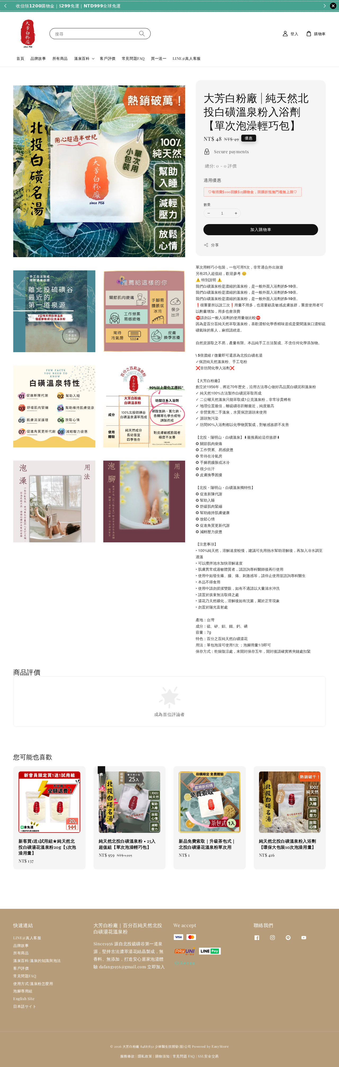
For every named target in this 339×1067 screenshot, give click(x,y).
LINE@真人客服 (186, 58)
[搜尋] (141, 33)
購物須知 (162, 1056)
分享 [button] (215, 244)
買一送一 (158, 58)
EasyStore (220, 1046)
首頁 (20, 58)
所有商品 (60, 58)
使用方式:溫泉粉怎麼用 (33, 983)
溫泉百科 (82, 58)
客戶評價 (107, 58)
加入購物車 (260, 229)
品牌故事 (38, 58)
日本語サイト (25, 1006)
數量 (207, 204)
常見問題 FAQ (184, 1056)
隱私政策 (145, 1056)
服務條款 (127, 1056)
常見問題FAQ (133, 58)
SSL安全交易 (208, 1056)
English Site (23, 998)
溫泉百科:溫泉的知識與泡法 (37, 960)
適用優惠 (212, 180)
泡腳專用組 (23, 990)
